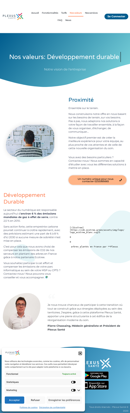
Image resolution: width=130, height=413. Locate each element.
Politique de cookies (29, 407)
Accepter (14, 400)
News (68, 20)
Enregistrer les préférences (64, 400)
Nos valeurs (76, 12)
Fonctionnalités (50, 12)
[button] (80, 353)
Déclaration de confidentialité (52, 407)
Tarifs (64, 12)
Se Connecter (116, 16)
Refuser (35, 400)
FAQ (60, 20)
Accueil (35, 12)
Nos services (91, 12)
